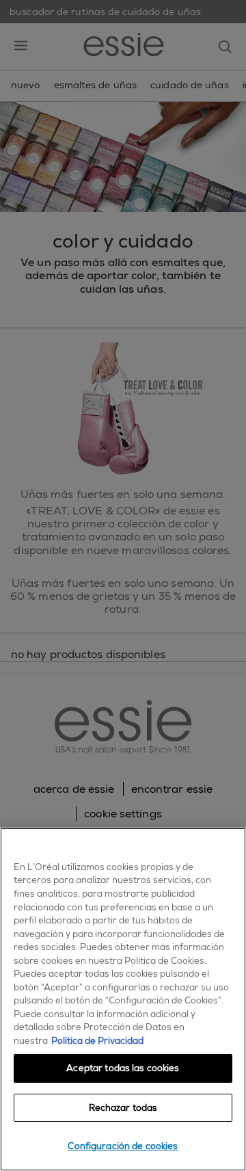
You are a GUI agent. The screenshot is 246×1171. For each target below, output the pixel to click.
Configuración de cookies (123, 1146)
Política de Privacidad (97, 1041)
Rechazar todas (123, 1108)
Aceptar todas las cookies (122, 1068)
